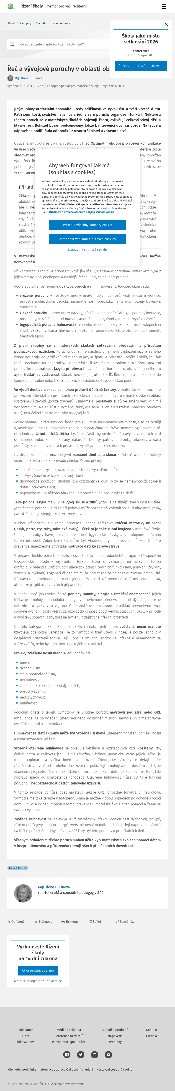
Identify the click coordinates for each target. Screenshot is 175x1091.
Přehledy (115, 1042)
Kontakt (151, 1030)
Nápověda (115, 1036)
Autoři (26, 1036)
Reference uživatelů (68, 1036)
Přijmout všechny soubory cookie (87, 225)
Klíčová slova (26, 1042)
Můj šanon (25, 1030)
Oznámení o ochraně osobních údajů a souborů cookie (81, 212)
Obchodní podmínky (22, 1069)
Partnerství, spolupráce (69, 1042)
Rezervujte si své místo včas (140, 66)
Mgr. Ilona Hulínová (28, 78)
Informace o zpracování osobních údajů (66, 1069)
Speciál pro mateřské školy (53, 23)
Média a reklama (69, 1030)
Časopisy (25, 23)
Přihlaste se (53, 981)
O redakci (152, 1036)
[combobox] (87, 44)
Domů (11, 23)
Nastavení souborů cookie (114, 1069)
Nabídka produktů (115, 1030)
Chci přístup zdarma (38, 970)
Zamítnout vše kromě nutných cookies (87, 239)
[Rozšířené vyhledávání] (12, 44)
